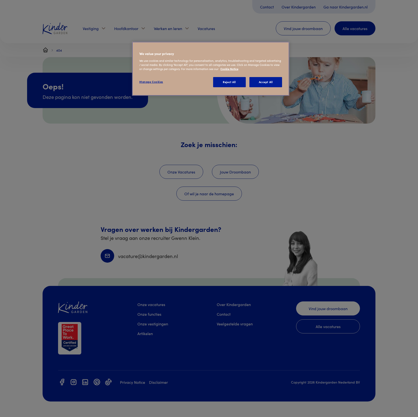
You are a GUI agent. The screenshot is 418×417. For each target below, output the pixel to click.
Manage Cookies (151, 82)
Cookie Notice (229, 69)
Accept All (266, 82)
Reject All (229, 82)
